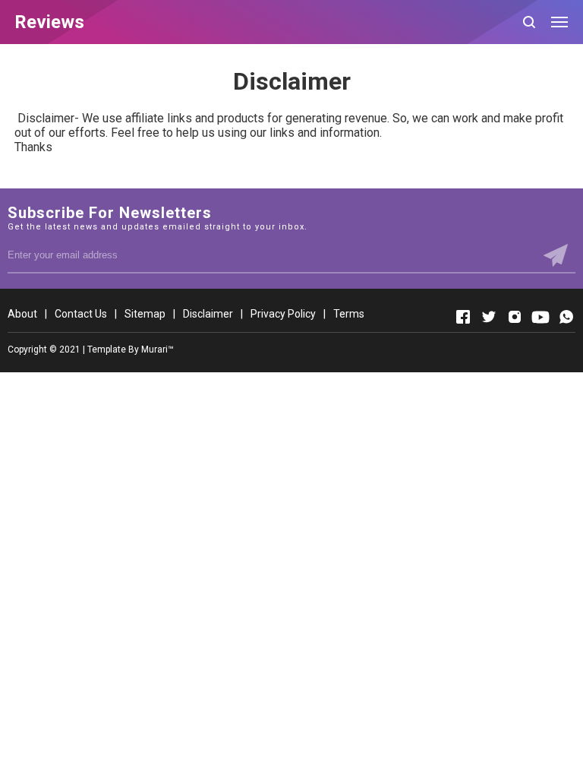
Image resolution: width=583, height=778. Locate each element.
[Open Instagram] (515, 317)
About (22, 314)
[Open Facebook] (463, 317)
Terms (348, 314)
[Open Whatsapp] (566, 317)
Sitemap (144, 314)
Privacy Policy (283, 314)
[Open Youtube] (540, 317)
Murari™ (157, 349)
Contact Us (81, 314)
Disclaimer (208, 314)
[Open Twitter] (489, 317)
